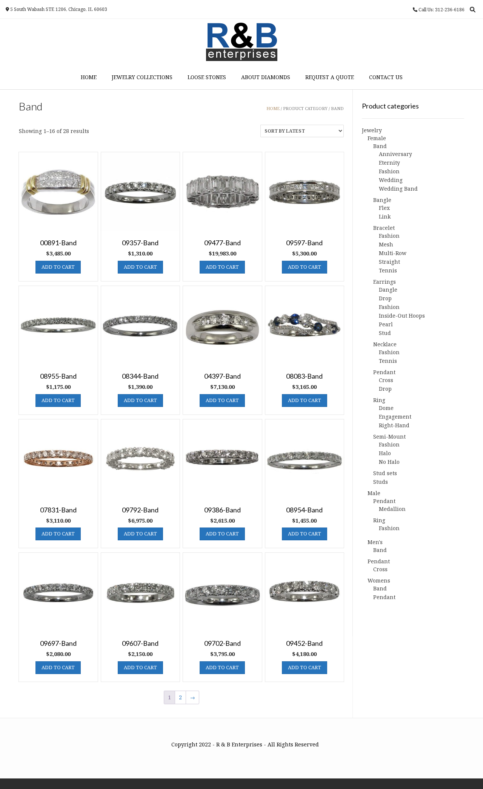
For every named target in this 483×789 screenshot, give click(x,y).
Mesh (386, 244)
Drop (385, 298)
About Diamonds (265, 77)
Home (89, 77)
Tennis (388, 270)
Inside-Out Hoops (402, 315)
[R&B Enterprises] (241, 42)
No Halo (389, 461)
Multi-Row (392, 253)
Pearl (386, 324)
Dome (386, 407)
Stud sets (385, 473)
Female (377, 138)
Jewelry (372, 130)
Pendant (384, 372)
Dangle (388, 289)
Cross (386, 380)
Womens (379, 580)
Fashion (389, 171)
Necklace (385, 344)
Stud (385, 332)
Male (374, 493)
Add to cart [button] (58, 266)
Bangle (382, 199)
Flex (384, 207)
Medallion (392, 508)
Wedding (391, 179)
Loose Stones (207, 77)
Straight (389, 261)
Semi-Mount (389, 436)
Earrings (384, 281)
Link (385, 216)
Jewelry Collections (142, 77)
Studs (380, 481)
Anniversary (395, 153)
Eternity (389, 162)
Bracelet (384, 227)
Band (380, 146)
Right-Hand (394, 425)
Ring (379, 400)
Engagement (395, 416)
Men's (375, 542)
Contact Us (386, 77)
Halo (385, 453)
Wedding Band (398, 188)
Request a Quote (329, 77)
